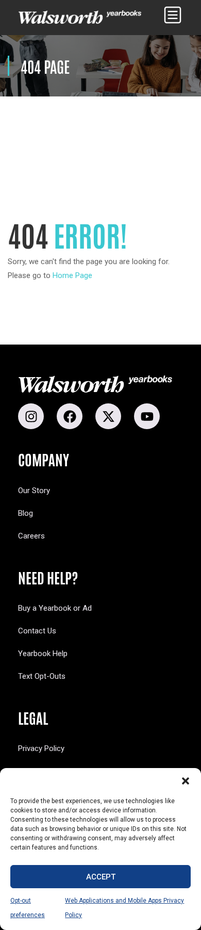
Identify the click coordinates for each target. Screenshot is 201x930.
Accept (100, 877)
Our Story (34, 490)
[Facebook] (69, 416)
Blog (25, 513)
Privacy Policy (41, 748)
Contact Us (37, 630)
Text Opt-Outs (41, 676)
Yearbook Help (43, 653)
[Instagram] (31, 416)
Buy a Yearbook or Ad (55, 608)
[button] (185, 781)
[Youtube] (147, 416)
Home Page (72, 275)
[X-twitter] (108, 416)
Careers (31, 536)
